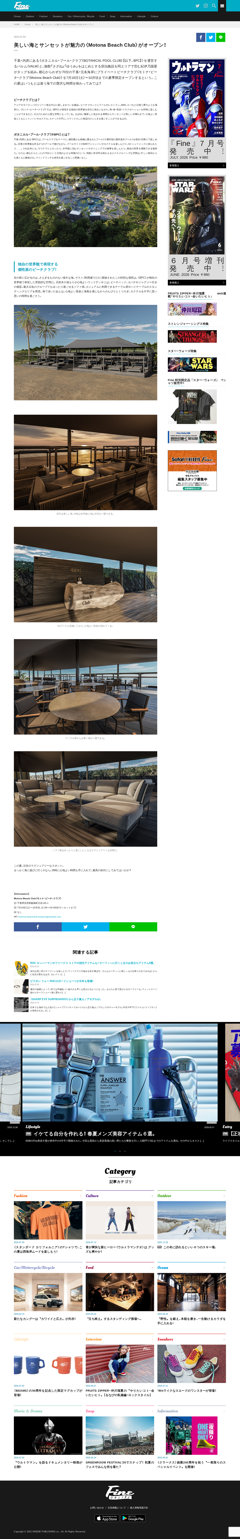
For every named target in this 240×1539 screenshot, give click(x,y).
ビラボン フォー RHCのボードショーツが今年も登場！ (62, 981)
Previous (3, 1089)
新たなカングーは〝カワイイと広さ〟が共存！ (45, 1318)
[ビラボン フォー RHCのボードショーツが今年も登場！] (21, 986)
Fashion (43, 16)
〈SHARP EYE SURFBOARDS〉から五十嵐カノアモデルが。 (66, 999)
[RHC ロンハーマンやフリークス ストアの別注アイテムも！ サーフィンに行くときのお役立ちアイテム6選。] (21, 968)
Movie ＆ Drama (28, 1411)
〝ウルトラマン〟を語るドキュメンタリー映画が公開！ (48, 1464)
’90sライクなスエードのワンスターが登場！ (186, 1390)
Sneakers (58, 16)
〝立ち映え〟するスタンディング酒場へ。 (114, 1318)
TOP (234, 1528)
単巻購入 (173, 165)
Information (126, 16)
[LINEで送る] (220, 37)
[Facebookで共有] (200, 37)
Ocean (17, 16)
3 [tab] (125, 1151)
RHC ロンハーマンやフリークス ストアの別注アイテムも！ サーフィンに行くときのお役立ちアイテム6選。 (92, 963)
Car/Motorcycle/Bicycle (34, 1267)
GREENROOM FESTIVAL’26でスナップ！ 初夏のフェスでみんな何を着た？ (120, 1464)
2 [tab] (120, 1151)
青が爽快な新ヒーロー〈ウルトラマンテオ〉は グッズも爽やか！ (120, 1249)
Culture (154, 16)
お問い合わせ (97, 1507)
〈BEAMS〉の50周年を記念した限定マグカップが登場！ (48, 1393)
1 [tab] (115, 1151)
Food (102, 16)
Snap (112, 16)
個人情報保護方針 (139, 1507)
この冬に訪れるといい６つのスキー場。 (187, 1247)
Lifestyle (141, 16)
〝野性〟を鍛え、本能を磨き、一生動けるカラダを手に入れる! (191, 1321)
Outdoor (30, 16)
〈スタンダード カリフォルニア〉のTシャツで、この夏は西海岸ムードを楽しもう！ (48, 1249)
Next (236, 1089)
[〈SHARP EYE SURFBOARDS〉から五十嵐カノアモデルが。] (21, 1004)
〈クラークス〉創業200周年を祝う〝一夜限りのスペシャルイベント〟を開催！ (191, 1464)
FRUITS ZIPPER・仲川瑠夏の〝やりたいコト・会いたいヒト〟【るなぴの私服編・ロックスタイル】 (120, 1393)
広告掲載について (117, 1507)
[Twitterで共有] (210, 37)
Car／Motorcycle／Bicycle (81, 16)
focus (16, 50)
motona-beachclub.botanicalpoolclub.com (39, 916)
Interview (94, 1339)
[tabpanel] (120, 1085)
